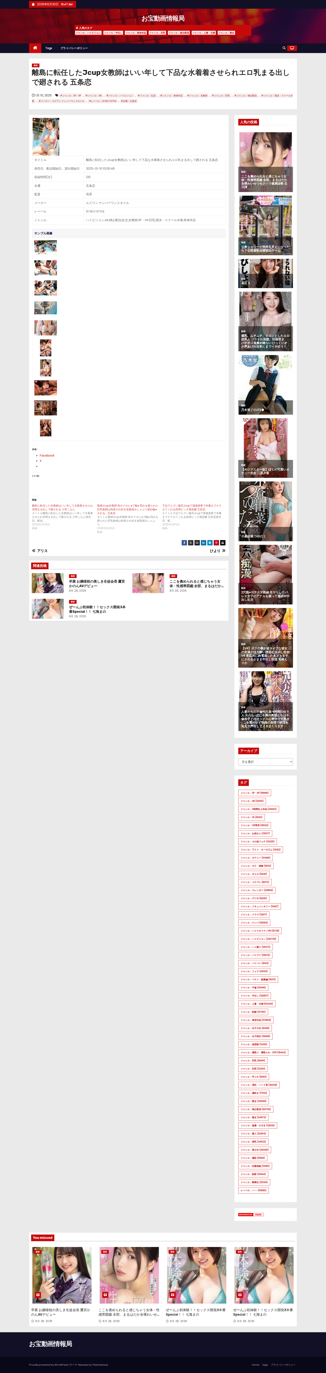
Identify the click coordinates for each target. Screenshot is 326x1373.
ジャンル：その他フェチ (257, 841)
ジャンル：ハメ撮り (255, 947)
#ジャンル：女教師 (197, 95)
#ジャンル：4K (93, 95)
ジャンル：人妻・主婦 (203, 32)
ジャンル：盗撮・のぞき (258, 1125)
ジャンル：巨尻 (253, 1068)
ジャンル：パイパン (255, 963)
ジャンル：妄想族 (254, 1044)
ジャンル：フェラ (254, 971)
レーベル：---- (253, 1190)
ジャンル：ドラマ (254, 914)
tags (48, 48)
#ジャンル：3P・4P (70, 95)
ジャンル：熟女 (226, 32)
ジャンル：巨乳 (157, 32)
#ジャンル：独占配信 (245, 95)
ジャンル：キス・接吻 (256, 865)
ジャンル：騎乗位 (254, 1182)
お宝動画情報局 (162, 18)
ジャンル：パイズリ (255, 955)
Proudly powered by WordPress (49, 1365)
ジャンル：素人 (253, 1133)
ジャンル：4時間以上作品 (259, 809)
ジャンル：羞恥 (253, 1157)
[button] (284, 48)
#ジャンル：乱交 (147, 95)
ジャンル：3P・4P (255, 792)
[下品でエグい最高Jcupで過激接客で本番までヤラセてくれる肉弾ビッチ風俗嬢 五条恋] (194, 517)
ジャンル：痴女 (253, 1117)
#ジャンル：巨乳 (221, 95)
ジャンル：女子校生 (255, 1036)
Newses (83, 1365)
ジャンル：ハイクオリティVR (260, 930)
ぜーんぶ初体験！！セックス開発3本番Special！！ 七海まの (97, 609)
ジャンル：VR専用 (254, 825)
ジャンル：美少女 (255, 1149)
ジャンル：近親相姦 (255, 1166)
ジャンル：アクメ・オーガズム (261, 849)
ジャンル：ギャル (254, 874)
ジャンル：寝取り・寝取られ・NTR (263, 1052)
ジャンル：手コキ (254, 1076)
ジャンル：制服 (253, 1011)
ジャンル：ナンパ (254, 922)
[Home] (35, 48)
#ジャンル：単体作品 (171, 95)
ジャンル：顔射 (253, 1174)
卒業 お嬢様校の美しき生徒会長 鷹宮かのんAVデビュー (97, 583)
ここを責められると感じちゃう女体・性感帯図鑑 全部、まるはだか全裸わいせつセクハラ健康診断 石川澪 (197, 586)
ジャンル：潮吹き (254, 1093)
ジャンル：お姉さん (255, 833)
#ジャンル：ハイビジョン (119, 95)
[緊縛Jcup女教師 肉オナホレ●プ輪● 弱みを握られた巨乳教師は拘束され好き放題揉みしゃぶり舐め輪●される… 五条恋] (129, 519)
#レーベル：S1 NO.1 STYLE (102, 101)
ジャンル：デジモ (254, 898)
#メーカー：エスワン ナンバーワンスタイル (61, 101)
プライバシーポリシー (74, 48)
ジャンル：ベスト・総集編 (258, 979)
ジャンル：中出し (113, 32)
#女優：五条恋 (129, 101)
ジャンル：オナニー (255, 857)
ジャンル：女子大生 (255, 1028)
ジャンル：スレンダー (257, 890)
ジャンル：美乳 (253, 1141)
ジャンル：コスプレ (255, 882)
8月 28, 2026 (77, 591)
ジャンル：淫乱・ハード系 (259, 1084)
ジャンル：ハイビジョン (88, 32)
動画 (36, 65)
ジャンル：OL (251, 817)
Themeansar (100, 1365)
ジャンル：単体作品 (136, 32)
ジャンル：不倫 (253, 987)
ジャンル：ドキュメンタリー (259, 906)
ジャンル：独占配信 (179, 32)
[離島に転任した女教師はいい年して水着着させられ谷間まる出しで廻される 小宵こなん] (64, 517)
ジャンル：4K (252, 801)
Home (255, 1365)
